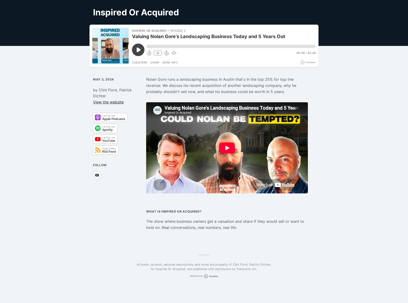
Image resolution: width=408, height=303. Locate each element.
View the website (108, 102)
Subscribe (140, 62)
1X (157, 53)
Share (155, 62)
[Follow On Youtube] (97, 175)
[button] (231, 46)
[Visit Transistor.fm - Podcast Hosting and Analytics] (308, 62)
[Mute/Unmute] (173, 53)
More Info (170, 62)
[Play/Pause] (110, 45)
